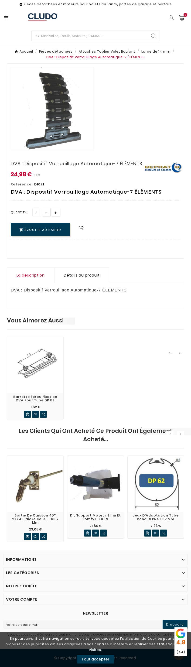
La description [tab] (31, 275)
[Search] (153, 35)
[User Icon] (171, 18)
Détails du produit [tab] (82, 275)
